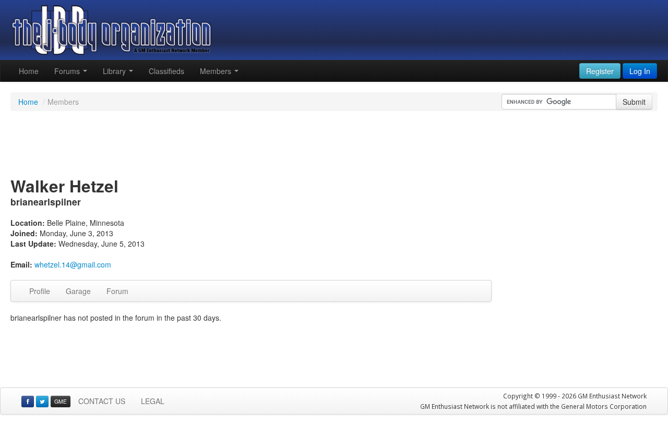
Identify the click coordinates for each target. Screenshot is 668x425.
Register (600, 71)
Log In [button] (639, 71)
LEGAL (152, 401)
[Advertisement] (334, 145)
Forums (68, 71)
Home (29, 71)
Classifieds (166, 71)
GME (60, 401)
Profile (39, 291)
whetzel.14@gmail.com (72, 264)
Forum (117, 291)
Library (115, 71)
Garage (78, 291)
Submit (634, 101)
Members (216, 71)
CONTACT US (101, 401)
